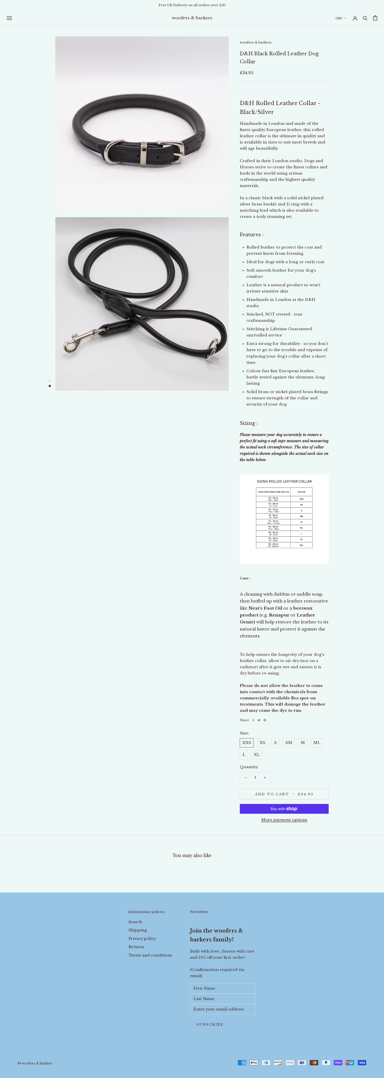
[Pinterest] (265, 720)
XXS (246, 742)
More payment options (284, 819)
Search (135, 922)
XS (262, 742)
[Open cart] (375, 17)
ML (316, 742)
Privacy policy (142, 938)
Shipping (137, 930)
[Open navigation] (9, 18)
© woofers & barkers (35, 1063)
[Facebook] (253, 720)
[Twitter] (259, 720)
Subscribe (210, 1024)
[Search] (365, 18)
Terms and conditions (150, 955)
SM (288, 742)
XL (257, 754)
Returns (136, 947)
